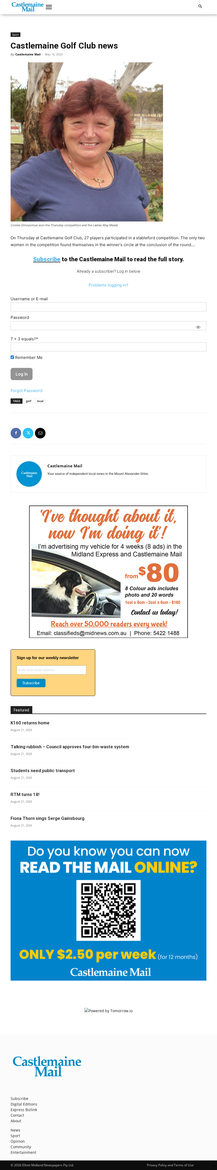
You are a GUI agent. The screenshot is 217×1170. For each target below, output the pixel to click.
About (16, 1120)
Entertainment (23, 1152)
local (40, 401)
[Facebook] (16, 433)
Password (20, 317)
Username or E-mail (29, 298)
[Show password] (198, 327)
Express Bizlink (24, 1109)
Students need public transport (43, 770)
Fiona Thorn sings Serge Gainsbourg (47, 818)
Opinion (18, 1141)
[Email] (40, 433)
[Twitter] (28, 433)
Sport (15, 34)
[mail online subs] (108, 979)
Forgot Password (26, 390)
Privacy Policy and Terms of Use (170, 1165)
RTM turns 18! (25, 794)
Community (21, 1146)
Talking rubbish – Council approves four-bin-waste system (70, 746)
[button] (48, 7)
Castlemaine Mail (27, 54)
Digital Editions (24, 1104)
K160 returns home (30, 722)
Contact (17, 1115)
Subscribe (19, 1098)
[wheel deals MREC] (108, 636)
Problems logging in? (108, 285)
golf (28, 401)
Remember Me (28, 357)
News (15, 1130)
